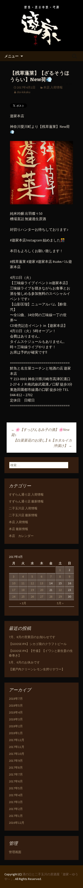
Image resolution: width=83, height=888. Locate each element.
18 (23, 590)
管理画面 (15, 852)
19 (32, 590)
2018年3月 (16, 719)
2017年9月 (16, 761)
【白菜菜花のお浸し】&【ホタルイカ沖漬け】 (42, 443)
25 (23, 597)
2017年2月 (16, 809)
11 (23, 583)
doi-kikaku (23, 92)
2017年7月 (16, 774)
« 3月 (23, 603)
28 (50, 597)
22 (60, 590)
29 (60, 597)
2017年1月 (16, 816)
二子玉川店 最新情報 (23, 515)
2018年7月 (16, 699)
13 (41, 583)
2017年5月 (16, 788)
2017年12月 (16, 740)
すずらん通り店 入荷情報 (26, 494)
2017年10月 (16, 754)
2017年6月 (16, 781)
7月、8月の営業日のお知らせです (32, 637)
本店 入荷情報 (53, 87)
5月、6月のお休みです (24, 662)
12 (32, 583)
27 (41, 597)
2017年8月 (16, 767)
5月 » (60, 603)
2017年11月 (16, 747)
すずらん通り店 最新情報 (26, 501)
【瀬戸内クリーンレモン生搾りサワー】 (37, 669)
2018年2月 (16, 726)
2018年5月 (16, 705)
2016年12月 (16, 823)
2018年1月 (16, 733)
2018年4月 (16, 712)
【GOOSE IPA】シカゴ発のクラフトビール (38, 644)
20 (41, 590)
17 (13, 590)
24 (13, 597)
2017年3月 (16, 802)
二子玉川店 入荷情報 (23, 508)
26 (32, 597)
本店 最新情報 (18, 529)
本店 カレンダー (21, 536)
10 (13, 583)
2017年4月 (16, 795)
